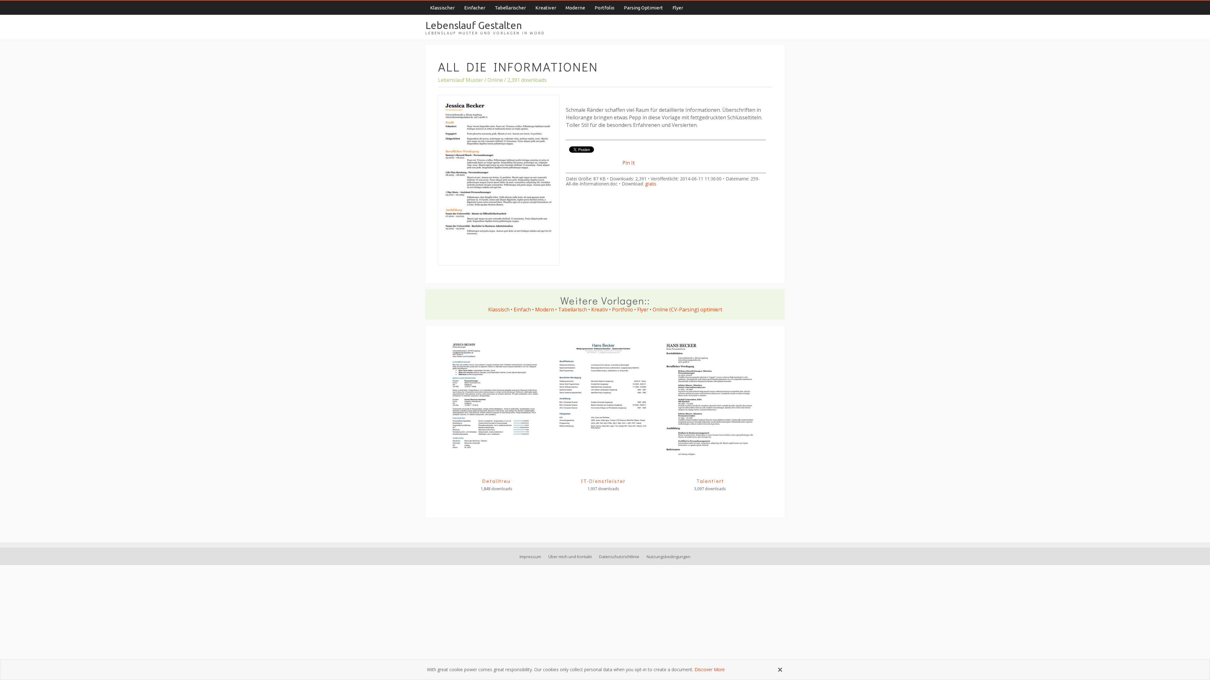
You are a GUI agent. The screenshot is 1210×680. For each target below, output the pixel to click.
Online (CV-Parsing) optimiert (687, 309)
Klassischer (442, 7)
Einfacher (474, 7)
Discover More (709, 669)
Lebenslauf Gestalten (473, 25)
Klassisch (499, 309)
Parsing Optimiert (643, 7)
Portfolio (604, 7)
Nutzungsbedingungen (668, 556)
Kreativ (599, 309)
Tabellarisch (572, 309)
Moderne (575, 7)
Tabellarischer (510, 7)
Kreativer (545, 7)
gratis (650, 184)
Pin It (628, 162)
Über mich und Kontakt (570, 556)
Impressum (530, 556)
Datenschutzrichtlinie (619, 556)
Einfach (522, 309)
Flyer (677, 7)
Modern (544, 309)
